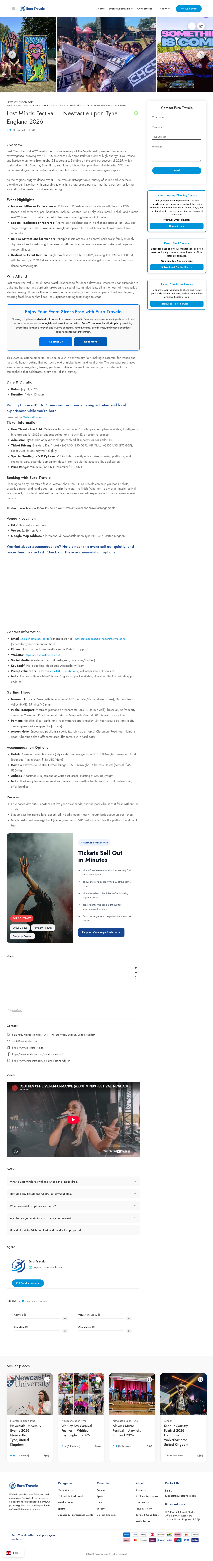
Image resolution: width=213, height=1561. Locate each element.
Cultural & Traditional (44, 105)
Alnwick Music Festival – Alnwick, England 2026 (127, 1431)
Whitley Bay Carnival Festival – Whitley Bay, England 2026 (76, 1431)
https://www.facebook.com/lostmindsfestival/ (37, 1054)
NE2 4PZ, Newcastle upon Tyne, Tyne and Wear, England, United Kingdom (53, 1035)
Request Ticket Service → (176, 303)
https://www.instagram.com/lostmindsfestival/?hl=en (41, 1061)
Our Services (144, 8)
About (163, 8)
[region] (73, 989)
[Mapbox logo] (15, 1011)
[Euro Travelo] (32, 8)
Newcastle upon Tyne (20, 102)
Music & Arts (84, 105)
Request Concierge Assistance (101, 932)
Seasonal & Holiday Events (110, 105)
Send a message (30, 1283)
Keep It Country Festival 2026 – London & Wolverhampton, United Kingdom (176, 1435)
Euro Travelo (37, 1261)
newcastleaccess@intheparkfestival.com (100, 639)
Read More (91, 341)
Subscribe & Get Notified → (176, 267)
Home (101, 8)
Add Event (191, 8)
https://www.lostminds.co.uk (43, 655)
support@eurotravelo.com (48, 1267)
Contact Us (56, 341)
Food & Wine (67, 105)
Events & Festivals (119, 8)
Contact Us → (177, 226)
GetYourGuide (32, 417)
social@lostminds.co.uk (34, 639)
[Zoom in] (135, 967)
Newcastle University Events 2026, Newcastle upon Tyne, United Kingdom (25, 1435)
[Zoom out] (135, 972)
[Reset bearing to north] (135, 977)
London (168, 1421)
